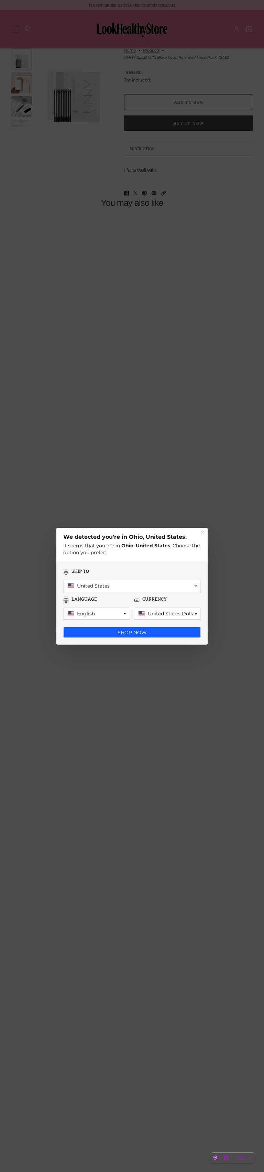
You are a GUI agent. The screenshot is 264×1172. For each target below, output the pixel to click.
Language (84, 599)
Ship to (80, 571)
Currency (154, 599)
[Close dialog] (202, 533)
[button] (232, 1157)
